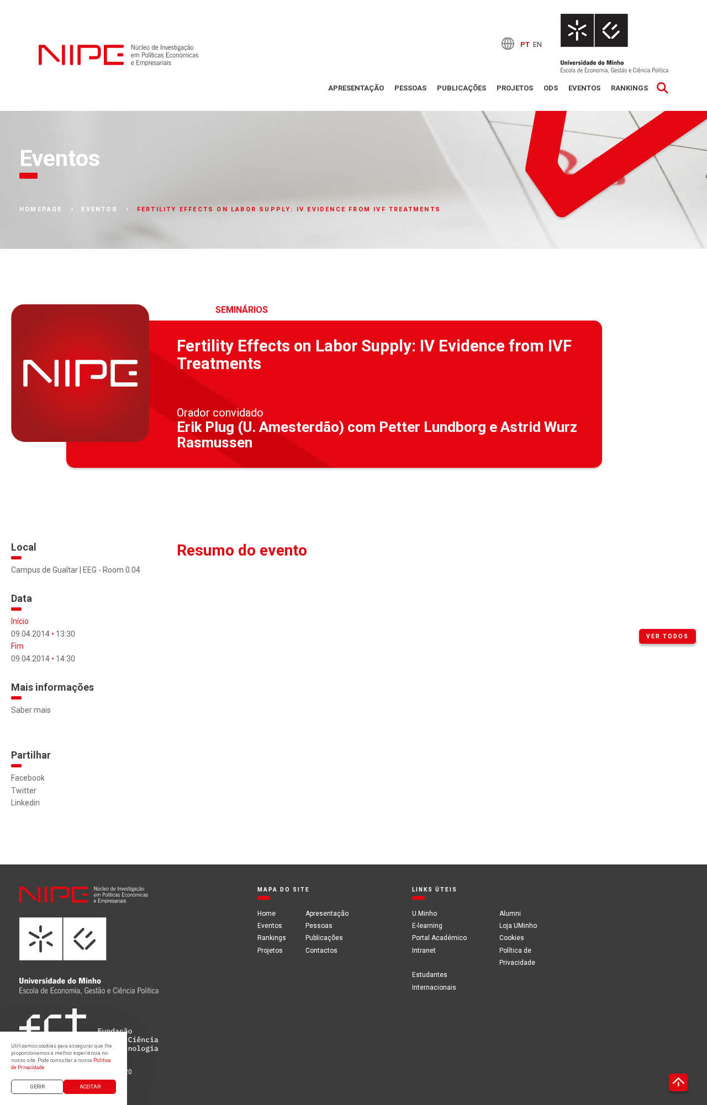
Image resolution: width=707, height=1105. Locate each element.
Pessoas (410, 88)
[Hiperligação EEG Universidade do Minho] (89, 962)
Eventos (584, 88)
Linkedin (25, 802)
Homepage (40, 209)
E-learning (427, 926)
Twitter (23, 790)
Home (266, 913)
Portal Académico (439, 938)
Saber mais (31, 710)
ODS (551, 88)
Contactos (321, 950)
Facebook (28, 777)
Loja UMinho (518, 926)
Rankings (629, 88)
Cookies (511, 938)
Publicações (461, 88)
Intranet (424, 950)
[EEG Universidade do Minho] (614, 43)
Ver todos (667, 636)
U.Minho (424, 913)
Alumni (510, 913)
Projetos (515, 88)
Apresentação (356, 88)
